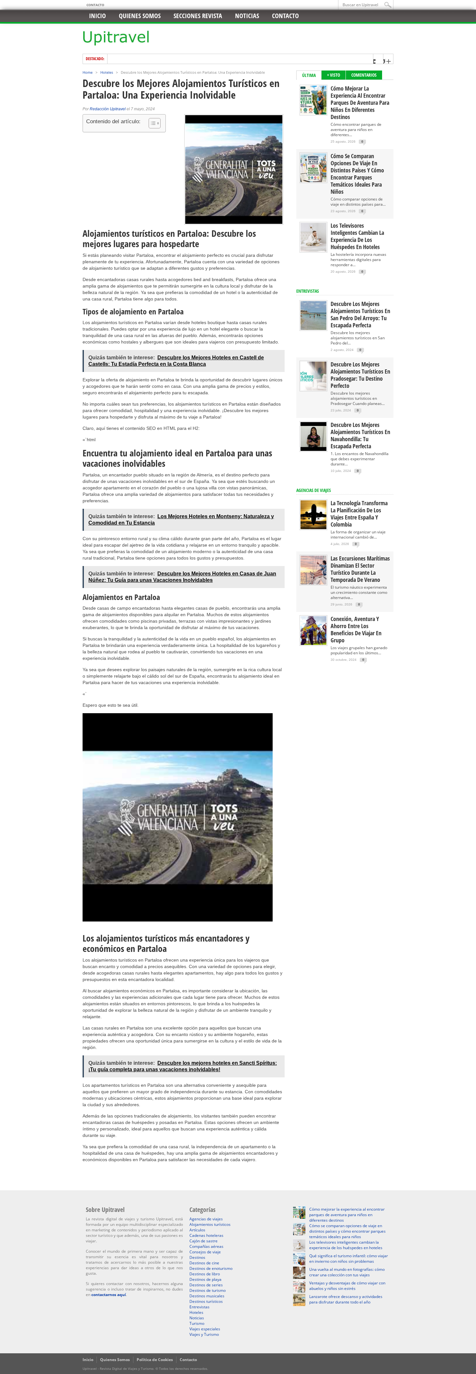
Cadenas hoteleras (206, 1235)
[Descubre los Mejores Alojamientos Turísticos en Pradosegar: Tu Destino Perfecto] (313, 389)
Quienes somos (140, 15)
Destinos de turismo (207, 1290)
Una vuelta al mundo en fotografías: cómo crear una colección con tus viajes (347, 1272)
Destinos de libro (204, 1274)
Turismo (196, 1323)
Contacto (95, 5)
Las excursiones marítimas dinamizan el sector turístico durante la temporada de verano (360, 569)
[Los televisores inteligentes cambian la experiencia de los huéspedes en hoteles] (313, 250)
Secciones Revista (198, 15)
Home (88, 72)
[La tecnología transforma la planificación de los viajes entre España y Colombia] (313, 527)
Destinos (197, 1257)
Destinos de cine (204, 1263)
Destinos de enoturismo (210, 1268)
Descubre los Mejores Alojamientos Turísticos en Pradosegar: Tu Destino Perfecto (360, 375)
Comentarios (364, 75)
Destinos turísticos (206, 1301)
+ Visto (333, 75)
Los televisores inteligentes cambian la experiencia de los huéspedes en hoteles (357, 236)
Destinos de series (206, 1285)
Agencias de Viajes (313, 490)
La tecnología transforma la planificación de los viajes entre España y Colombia (359, 513)
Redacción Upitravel (108, 109)
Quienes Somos (115, 1359)
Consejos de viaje (205, 1252)
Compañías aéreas (206, 1246)
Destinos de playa (205, 1279)
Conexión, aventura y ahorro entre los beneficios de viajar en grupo (356, 629)
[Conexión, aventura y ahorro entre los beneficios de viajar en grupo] (313, 643)
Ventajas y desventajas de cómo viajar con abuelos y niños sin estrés (347, 1285)
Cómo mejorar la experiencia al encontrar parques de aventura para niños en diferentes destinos (360, 102)
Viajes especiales (204, 1329)
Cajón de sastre (203, 1241)
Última (309, 75)
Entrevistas (307, 291)
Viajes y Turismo (204, 1334)
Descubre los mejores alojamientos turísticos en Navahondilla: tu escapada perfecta (360, 435)
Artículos (197, 1230)
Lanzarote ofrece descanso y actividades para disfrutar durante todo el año (345, 1299)
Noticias (247, 15)
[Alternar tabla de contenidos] (151, 123)
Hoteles (106, 72)
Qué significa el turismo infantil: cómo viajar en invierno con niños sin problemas (348, 1258)
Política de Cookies (155, 1359)
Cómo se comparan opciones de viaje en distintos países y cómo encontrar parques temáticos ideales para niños (357, 173)
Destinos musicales (206, 1296)
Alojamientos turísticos (210, 1224)
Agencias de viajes (206, 1219)
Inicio (97, 15)
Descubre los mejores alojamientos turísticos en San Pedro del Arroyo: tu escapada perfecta (360, 314)
